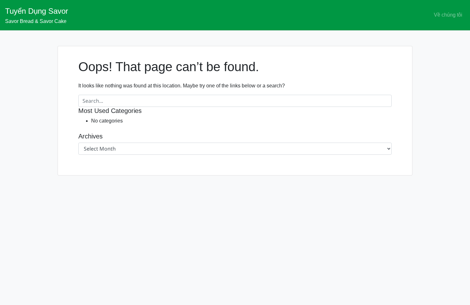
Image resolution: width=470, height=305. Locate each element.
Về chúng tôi (448, 15)
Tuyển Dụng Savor (36, 11)
